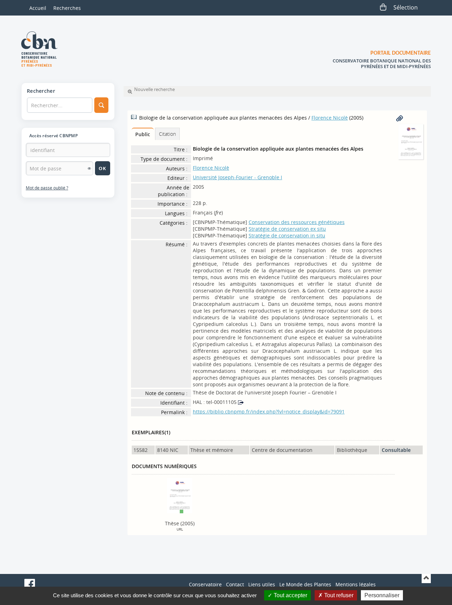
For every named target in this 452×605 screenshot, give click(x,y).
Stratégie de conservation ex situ (287, 228)
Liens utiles (261, 584)
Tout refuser (338, 595)
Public (142, 134)
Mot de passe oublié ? (47, 188)
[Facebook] (29, 584)
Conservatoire (205, 584)
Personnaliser (381, 595)
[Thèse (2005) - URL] (179, 495)
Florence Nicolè (329, 117)
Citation (167, 134)
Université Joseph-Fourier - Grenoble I (237, 177)
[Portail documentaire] (42, 49)
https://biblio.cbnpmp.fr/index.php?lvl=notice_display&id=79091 (269, 411)
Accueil (37, 8)
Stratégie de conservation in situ (287, 235)
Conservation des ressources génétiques (297, 222)
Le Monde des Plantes (305, 584)
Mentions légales (355, 584)
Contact (235, 584)
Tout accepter (289, 595)
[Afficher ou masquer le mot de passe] (89, 168)
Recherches (67, 8)
